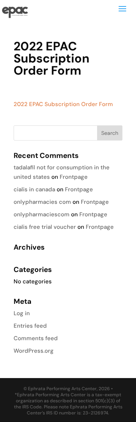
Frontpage (74, 177)
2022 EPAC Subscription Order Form (63, 104)
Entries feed (30, 326)
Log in (22, 313)
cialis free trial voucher (45, 227)
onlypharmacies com (42, 202)
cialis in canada (34, 189)
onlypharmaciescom (42, 214)
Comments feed (36, 338)
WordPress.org (34, 351)
